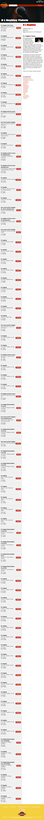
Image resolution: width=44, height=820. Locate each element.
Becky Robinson (26, 96)
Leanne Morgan (26, 86)
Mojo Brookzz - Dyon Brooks (28, 79)
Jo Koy (24, 93)
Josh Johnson (25, 95)
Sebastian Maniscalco (27, 78)
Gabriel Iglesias (26, 85)
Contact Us (13, 806)
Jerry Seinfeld (25, 81)
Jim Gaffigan (25, 91)
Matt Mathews (26, 82)
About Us (6, 806)
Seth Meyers (25, 89)
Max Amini (25, 84)
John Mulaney (25, 88)
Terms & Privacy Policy (23, 806)
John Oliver (25, 98)
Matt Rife (25, 92)
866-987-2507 (40, 1)
